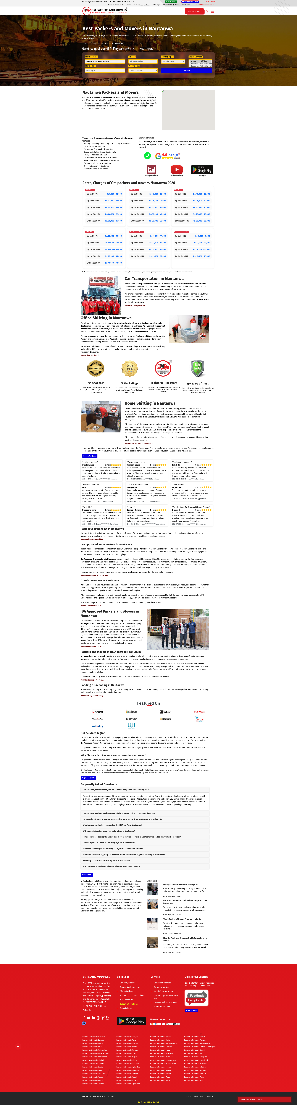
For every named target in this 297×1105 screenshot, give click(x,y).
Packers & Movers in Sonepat (93, 1040)
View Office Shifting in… (91, 355)
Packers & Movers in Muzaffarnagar (95, 1053)
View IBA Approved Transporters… (95, 575)
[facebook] (84, 1018)
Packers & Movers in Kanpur (160, 1070)
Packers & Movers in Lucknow (93, 1074)
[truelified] (103, 1018)
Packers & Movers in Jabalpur (195, 1067)
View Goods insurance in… (92, 606)
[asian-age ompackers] (97, 719)
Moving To (90, 66)
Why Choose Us (126, 1000)
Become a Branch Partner (183, 5)
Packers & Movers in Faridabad (93, 1037)
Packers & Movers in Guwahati (195, 1064)
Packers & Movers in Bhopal (126, 1060)
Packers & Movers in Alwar (126, 1053)
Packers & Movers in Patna (160, 1077)
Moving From (91, 57)
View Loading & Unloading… (93, 695)
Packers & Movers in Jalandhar (127, 1070)
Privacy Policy (199, 1097)
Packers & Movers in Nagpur (93, 1077)
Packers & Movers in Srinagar (127, 1080)
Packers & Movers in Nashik (126, 1077)
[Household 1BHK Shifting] (200, 66)
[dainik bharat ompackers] (165, 719)
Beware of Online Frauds (115, 5)
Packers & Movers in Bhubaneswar (163, 1060)
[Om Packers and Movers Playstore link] (131, 1021)
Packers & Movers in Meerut (126, 1047)
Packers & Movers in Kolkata (195, 1070)
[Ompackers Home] (105, 11)
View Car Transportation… (136, 305)
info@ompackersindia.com (202, 983)
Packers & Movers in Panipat (194, 1040)
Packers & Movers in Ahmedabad (94, 1057)
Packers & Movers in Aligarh (126, 1057)
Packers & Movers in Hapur (160, 1050)
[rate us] (167, 156)
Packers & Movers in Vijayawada (128, 1084)
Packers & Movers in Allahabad (161, 1057)
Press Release (126, 1008)
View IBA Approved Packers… (93, 646)
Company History (127, 983)
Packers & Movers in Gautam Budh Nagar (199, 1047)
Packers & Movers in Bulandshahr (94, 1050)
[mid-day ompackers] (97, 726)
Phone (132, 57)
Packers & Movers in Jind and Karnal (197, 1043)
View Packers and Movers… (92, 680)
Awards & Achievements (130, 987)
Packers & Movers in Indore (160, 1067)
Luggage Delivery (165, 1002)
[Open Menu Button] (212, 11)
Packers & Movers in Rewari (126, 1040)
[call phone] (147, 156)
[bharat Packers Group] (108, 1018)
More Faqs (86, 875)
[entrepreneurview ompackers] (165, 712)
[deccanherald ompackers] (131, 726)
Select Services (195, 57)
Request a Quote (144, 5)
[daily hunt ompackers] (131, 712)
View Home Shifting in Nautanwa (139, 443)
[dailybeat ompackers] (199, 719)
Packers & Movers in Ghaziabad (161, 1047)
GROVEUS (156, 1102)
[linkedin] (93, 1018)
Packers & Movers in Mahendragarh (163, 1043)
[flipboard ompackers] (97, 712)
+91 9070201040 (95, 1006)
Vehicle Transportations (164, 991)
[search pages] (206, 11)
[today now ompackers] (131, 719)
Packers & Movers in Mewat (160, 1037)
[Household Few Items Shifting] (200, 64)
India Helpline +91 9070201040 (162, 5)
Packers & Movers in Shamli (194, 1050)
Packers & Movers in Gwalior (93, 1067)
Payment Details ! (171, 1)
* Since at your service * (204, 5)
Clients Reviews (126, 991)
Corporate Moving (161, 987)
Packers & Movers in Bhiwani (127, 1043)
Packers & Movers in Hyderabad (128, 1067)
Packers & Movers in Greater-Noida (163, 1064)
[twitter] (88, 1018)
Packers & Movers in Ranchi (92, 1080)
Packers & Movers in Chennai (93, 1064)
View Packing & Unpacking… (92, 539)
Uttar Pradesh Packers (101, 43)
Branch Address (132, 5)
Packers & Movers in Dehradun (127, 1064)
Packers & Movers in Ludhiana (127, 1074)
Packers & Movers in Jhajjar (160, 1040)
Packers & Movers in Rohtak (194, 1037)
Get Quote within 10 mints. (252, 1100)
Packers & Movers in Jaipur (92, 1070)
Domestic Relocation (162, 983)
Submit (187, 70)
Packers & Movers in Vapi (193, 1080)
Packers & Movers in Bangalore (196, 1057)
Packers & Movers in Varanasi (93, 1084)
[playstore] (19, 1041)
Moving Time (134, 66)
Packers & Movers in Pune (194, 1077)
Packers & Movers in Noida (92, 1047)
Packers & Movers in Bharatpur (161, 1053)
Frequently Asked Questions (132, 995)
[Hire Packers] (84, 1023)
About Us (188, 1097)
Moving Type (168, 57)
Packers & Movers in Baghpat (127, 1050)
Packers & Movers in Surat (160, 1080)
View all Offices (192, 1010)
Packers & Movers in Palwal (92, 1043)
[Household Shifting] (200, 61)
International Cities (162, 1007)
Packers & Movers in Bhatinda (93, 1060)
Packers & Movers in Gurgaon (127, 1037)
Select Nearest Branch (191, 1)
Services (210, 1097)
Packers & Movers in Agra (193, 1053)
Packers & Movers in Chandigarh (196, 1060)
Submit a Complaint (128, 1004)
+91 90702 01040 (142, 49)
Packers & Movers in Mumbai (195, 1074)
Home (85, 43)
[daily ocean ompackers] (199, 712)
